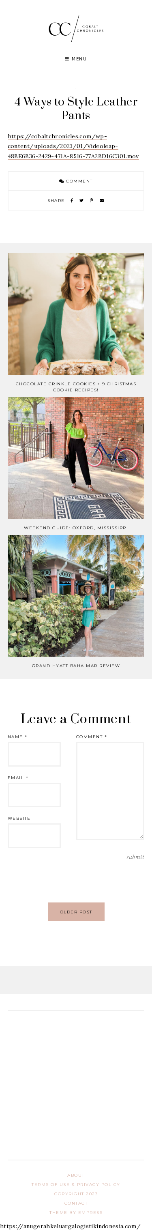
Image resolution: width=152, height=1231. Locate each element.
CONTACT (76, 1203)
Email (18, 777)
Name (18, 736)
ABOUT (76, 1175)
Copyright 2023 (76, 1194)
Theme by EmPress (76, 1212)
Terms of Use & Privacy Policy (76, 1184)
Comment (78, 181)
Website (19, 818)
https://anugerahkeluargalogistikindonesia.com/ (70, 1226)
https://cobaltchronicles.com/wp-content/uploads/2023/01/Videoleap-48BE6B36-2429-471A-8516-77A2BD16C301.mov (73, 146)
